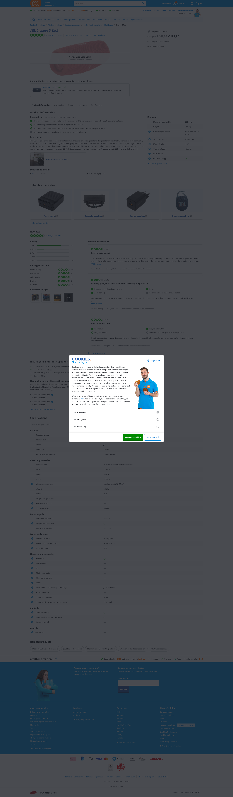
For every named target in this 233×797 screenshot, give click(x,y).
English (153, 360)
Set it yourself (153, 437)
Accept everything (133, 437)
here (82, 399)
